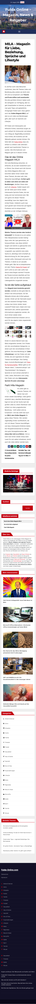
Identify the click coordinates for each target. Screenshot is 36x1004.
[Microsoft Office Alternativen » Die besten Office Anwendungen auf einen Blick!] (18, 615)
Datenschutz (4, 874)
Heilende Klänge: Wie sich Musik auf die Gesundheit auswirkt (16, 705)
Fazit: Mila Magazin (9, 527)
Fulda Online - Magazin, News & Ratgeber (18, 14)
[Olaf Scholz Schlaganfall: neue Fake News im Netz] (18, 588)
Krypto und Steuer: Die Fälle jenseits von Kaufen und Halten (18, 971)
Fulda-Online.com (9, 870)
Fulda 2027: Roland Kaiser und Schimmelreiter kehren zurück (16, 975)
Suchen (6, 502)
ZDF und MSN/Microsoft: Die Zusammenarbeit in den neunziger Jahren (16, 678)
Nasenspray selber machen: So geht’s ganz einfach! (17, 850)
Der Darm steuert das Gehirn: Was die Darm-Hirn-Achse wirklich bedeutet (16, 984)
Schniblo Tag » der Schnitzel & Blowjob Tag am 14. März (24, 452)
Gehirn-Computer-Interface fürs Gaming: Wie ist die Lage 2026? (17, 487)
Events (7, 733)
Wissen (8, 556)
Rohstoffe (8, 794)
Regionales (8, 785)
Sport (6, 803)
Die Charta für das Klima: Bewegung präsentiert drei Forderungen (15, 652)
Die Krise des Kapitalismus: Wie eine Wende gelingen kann (17, 988)
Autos (6, 723)
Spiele (6, 799)
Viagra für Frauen (21, 267)
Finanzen (8, 554)
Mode (6, 780)
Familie (7, 737)
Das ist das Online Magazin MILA (12, 521)
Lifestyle (13, 187)
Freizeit (7, 747)
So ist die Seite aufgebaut (11, 524)
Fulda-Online (18, 142)
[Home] (3, 31)
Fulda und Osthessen (19, 559)
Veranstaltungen (17, 561)
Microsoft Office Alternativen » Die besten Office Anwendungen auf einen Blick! (16, 626)
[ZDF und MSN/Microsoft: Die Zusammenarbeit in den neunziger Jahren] (18, 667)
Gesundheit (16, 554)
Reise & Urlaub (9, 789)
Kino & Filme (8, 766)
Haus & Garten (25, 554)
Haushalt (7, 761)
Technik (15, 556)
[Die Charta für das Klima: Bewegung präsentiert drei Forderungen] (18, 640)
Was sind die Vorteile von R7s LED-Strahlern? (13, 980)
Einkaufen (7, 728)
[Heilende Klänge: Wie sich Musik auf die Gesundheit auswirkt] (18, 693)
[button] (30, 483)
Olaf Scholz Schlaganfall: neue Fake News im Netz (17, 601)
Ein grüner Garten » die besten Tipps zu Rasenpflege (17, 846)
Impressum (4, 877)
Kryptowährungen (10, 770)
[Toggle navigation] (19, 31)
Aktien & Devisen (9, 718)
